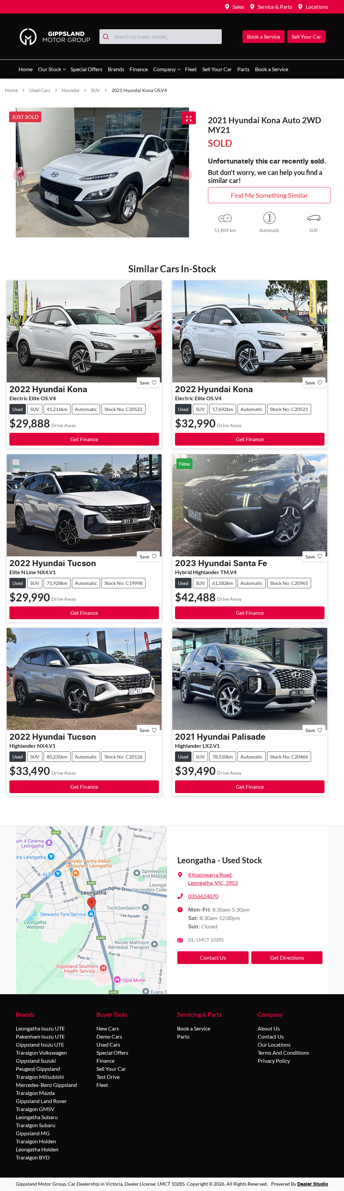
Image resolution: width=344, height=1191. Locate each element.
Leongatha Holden (37, 1149)
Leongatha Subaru (37, 1117)
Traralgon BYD (33, 1157)
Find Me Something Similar (269, 195)
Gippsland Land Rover (41, 1101)
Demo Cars (109, 1036)
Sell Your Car (306, 36)
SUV (95, 90)
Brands (116, 69)
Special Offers (86, 69)
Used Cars (39, 90)
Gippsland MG (33, 1133)
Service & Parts (275, 6)
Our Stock (49, 69)
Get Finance (84, 439)
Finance (139, 69)
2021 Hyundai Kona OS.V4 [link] (139, 90)
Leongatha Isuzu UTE (40, 1028)
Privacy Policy (274, 1060)
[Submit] (106, 36)
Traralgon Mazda (35, 1093)
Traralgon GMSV (35, 1109)
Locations (317, 6)
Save (144, 382)
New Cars (107, 1028)
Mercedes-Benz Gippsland (46, 1085)
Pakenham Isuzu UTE (40, 1036)
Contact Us (213, 957)
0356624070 (203, 896)
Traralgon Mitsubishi (40, 1076)
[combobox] (160, 36)
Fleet (191, 69)
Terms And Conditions (283, 1052)
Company (164, 69)
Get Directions (287, 957)
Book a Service (263, 36)
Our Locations (274, 1044)
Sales (238, 6)
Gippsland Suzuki (36, 1060)
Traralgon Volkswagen (41, 1052)
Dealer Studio (312, 1184)
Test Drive (108, 1076)
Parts (243, 69)
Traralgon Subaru (35, 1125)
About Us (269, 1028)
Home (25, 69)
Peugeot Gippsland (38, 1068)
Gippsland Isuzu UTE (40, 1044)
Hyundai (71, 90)
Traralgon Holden (36, 1141)
